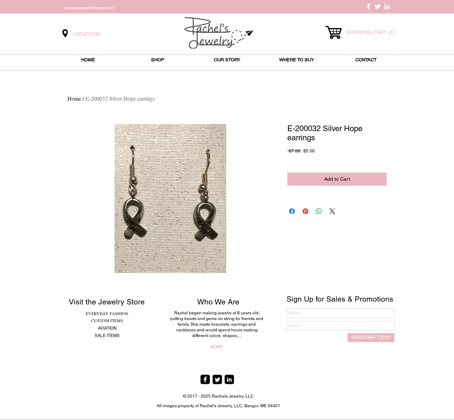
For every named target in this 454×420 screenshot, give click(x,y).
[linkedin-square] (229, 379)
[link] (369, 32)
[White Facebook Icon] (368, 6)
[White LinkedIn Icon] (387, 6)
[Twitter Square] (217, 379)
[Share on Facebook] (292, 211)
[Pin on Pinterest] (305, 211)
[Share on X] (332, 211)
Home (74, 98)
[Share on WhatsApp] (319, 211)
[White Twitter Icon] (378, 6)
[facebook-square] (205, 379)
